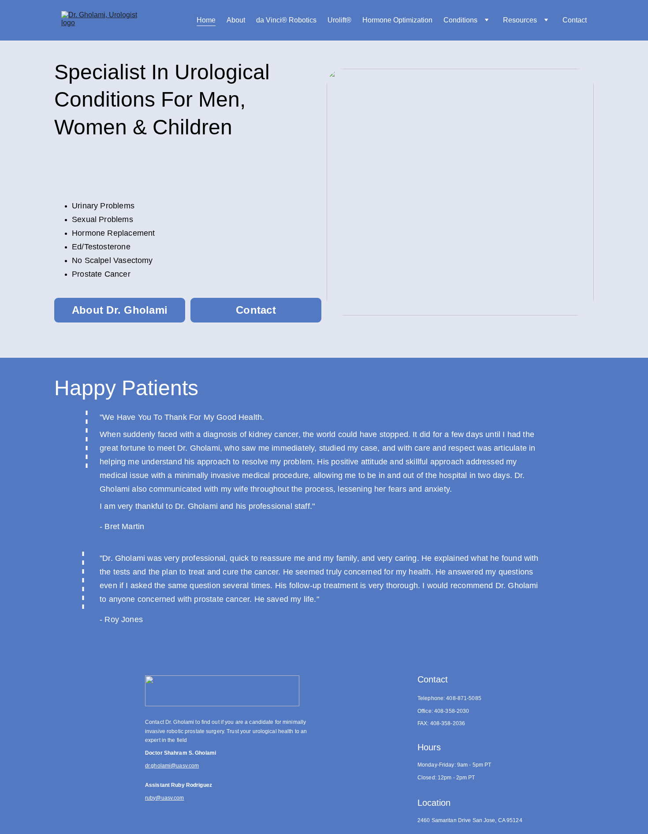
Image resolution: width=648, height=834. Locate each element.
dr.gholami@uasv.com (172, 766)
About (236, 20)
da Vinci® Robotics (286, 20)
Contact (574, 20)
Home (206, 20)
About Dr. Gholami (120, 310)
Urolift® (339, 20)
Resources (520, 20)
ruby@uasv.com (164, 798)
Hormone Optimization (397, 20)
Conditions (460, 20)
